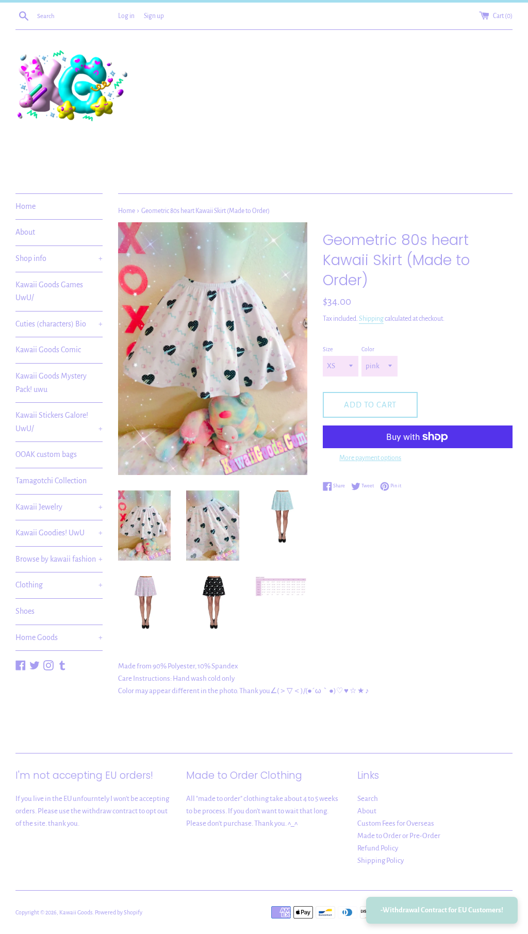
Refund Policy (377, 848)
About (25, 232)
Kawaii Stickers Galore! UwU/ (59, 422)
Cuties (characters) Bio (59, 324)
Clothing (59, 585)
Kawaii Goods (75, 912)
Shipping (371, 318)
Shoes (25, 611)
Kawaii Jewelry (59, 507)
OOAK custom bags (46, 454)
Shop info (59, 258)
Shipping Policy (380, 860)
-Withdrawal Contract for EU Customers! (442, 910)
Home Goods (59, 637)
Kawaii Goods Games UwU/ (49, 291)
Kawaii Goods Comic (48, 350)
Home (25, 206)
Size (328, 349)
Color (367, 349)
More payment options (370, 458)
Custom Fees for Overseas (395, 823)
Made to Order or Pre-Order (398, 836)
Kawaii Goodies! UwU (59, 533)
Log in (126, 16)
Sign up (154, 16)
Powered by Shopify (118, 912)
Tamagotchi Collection (51, 481)
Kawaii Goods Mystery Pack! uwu (51, 383)
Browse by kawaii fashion (59, 559)
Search (367, 798)
